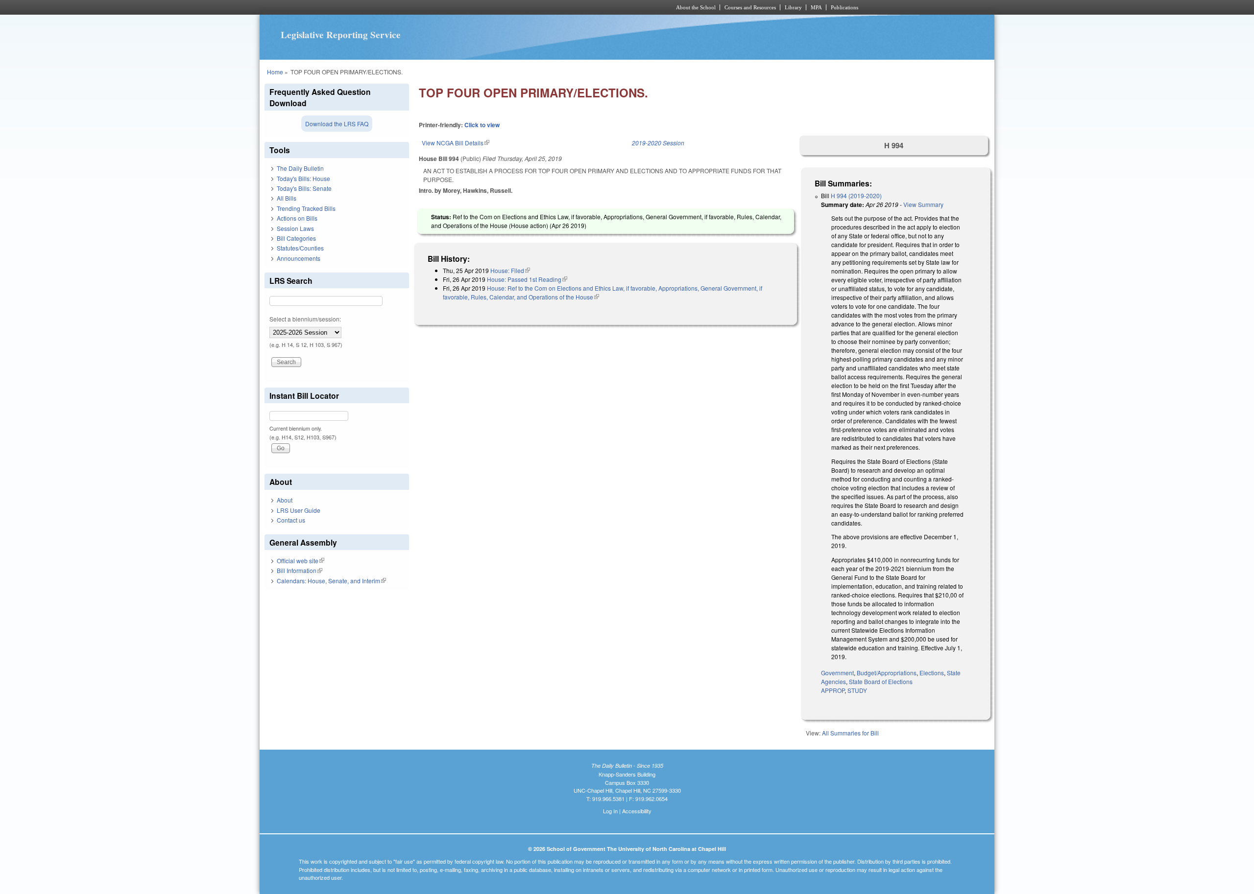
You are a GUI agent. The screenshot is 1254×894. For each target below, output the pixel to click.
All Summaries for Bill (850, 733)
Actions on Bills (297, 218)
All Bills (286, 198)
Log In (610, 811)
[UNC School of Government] (497, 7)
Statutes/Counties (300, 248)
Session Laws (295, 228)
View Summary (923, 204)
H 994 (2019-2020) (856, 195)
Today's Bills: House (303, 178)
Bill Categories (296, 238)
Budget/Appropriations (886, 672)
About (284, 500)
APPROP (832, 690)
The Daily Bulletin (300, 168)
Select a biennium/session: (305, 319)
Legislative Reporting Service (341, 35)
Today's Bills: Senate (304, 188)
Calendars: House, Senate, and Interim (331, 580)
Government (837, 672)
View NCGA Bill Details (455, 142)
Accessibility (636, 811)
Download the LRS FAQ (336, 123)
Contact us (291, 520)
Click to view (482, 124)
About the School (696, 7)
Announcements (298, 258)
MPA (816, 7)
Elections (931, 672)
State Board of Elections (881, 681)
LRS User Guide (298, 510)
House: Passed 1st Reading (527, 279)
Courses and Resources (750, 7)
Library (793, 7)
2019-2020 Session (658, 142)
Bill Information (299, 570)
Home (275, 72)
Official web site (300, 560)
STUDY (857, 690)
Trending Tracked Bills (306, 208)
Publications (844, 7)
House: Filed (510, 270)
